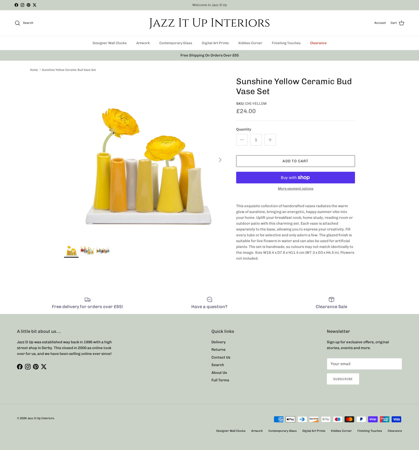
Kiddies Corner (250, 43)
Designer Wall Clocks (110, 43)
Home (34, 69)
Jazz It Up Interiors (40, 418)
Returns (218, 349)
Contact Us (220, 357)
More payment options (296, 189)
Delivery (218, 342)
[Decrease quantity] (242, 140)
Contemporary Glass (175, 43)
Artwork (143, 43)
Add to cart (295, 161)
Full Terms (220, 380)
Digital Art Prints (215, 43)
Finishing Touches (286, 43)
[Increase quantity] (270, 140)
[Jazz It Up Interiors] (209, 23)
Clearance (318, 43)
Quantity (243, 129)
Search (217, 365)
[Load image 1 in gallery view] (145, 157)
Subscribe (343, 379)
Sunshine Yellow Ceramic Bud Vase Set (69, 69)
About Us (219, 372)
